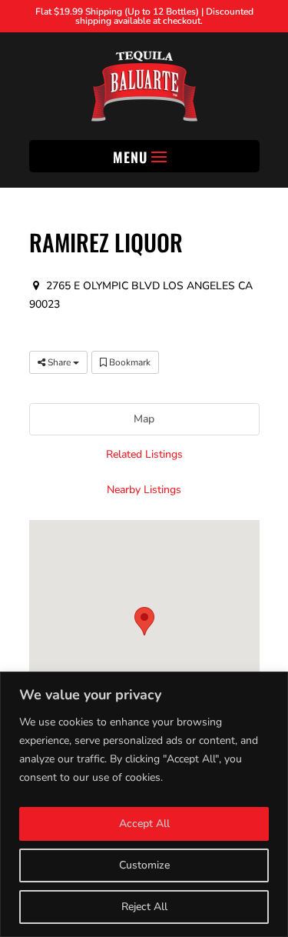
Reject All (144, 906)
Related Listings (144, 454)
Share (59, 362)
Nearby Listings (144, 489)
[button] (144, 621)
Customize (144, 865)
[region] (144, 804)
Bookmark (129, 362)
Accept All (144, 823)
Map (144, 419)
